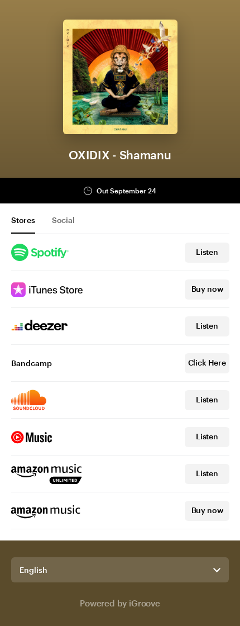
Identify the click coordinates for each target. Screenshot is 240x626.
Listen (207, 252)
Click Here (207, 362)
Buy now (207, 288)
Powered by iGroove (120, 603)
